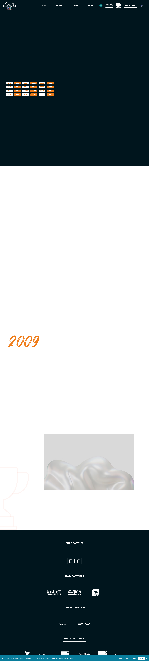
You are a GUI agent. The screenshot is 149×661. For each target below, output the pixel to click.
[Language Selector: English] (143, 5)
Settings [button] (121, 658)
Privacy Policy (69, 658)
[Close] (147, 658)
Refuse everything (131, 658)
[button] (90, 5)
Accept (141, 658)
